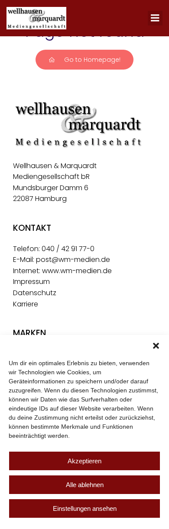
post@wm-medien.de (73, 259)
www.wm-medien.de (77, 271)
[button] (156, 345)
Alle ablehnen (85, 484)
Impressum (31, 282)
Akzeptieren (84, 461)
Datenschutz (34, 293)
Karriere (25, 304)
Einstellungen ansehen (85, 508)
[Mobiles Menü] (155, 18)
